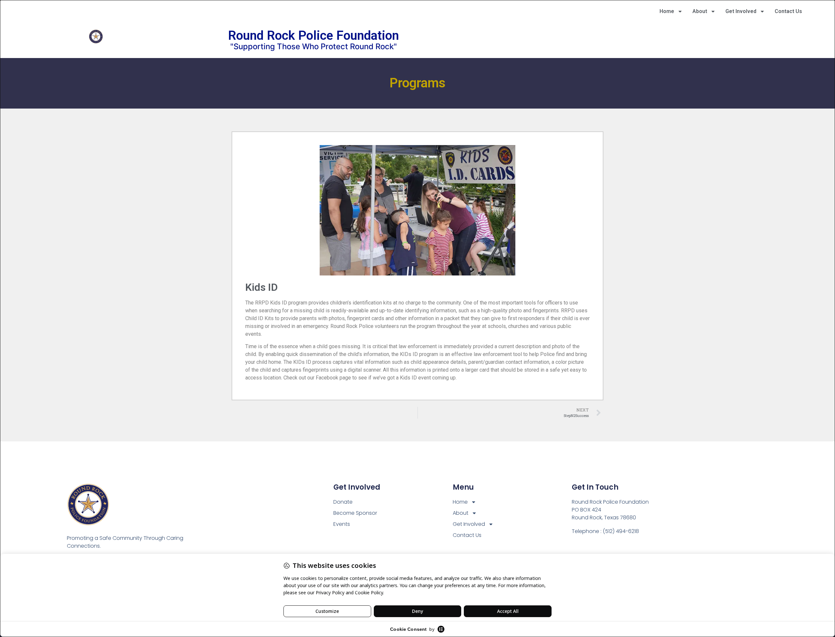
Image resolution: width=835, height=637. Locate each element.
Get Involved (740, 11)
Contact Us (788, 11)
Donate (343, 502)
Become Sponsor (355, 513)
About (699, 11)
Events (341, 524)
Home (667, 11)
